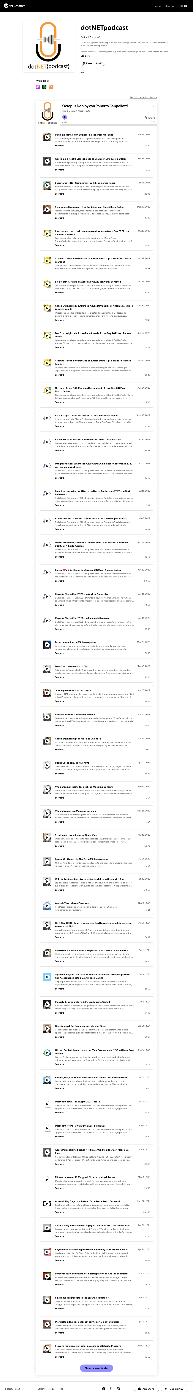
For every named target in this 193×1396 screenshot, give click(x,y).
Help (61, 1389)
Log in (157, 6)
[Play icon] (64, 117)
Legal (51, 1389)
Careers (41, 1389)
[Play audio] (154, 106)
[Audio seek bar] (108, 125)
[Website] (82, 71)
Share (151, 117)
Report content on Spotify (143, 97)
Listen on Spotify (94, 63)
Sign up (169, 6)
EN (185, 6)
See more (85, 55)
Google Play (176, 1388)
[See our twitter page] (111, 1389)
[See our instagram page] (118, 1389)
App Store (148, 1388)
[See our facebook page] (104, 1389)
